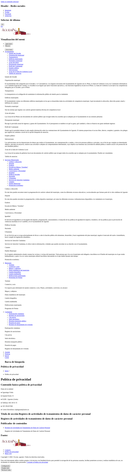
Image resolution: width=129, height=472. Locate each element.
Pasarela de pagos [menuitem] (14, 323)
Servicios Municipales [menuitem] (12, 160)
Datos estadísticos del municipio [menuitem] (19, 270)
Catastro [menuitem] (11, 182)
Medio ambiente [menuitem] (14, 169)
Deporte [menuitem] (11, 163)
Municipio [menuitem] (8, 263)
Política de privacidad (12, 452)
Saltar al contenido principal (10, 2)
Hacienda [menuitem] (12, 176)
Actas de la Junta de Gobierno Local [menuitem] (20, 71)
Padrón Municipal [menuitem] (14, 183)
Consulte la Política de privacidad (37, 462)
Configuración (6, 466)
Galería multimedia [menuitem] (15, 274)
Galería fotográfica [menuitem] (15, 272)
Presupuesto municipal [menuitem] (16, 64)
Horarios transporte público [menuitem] (17, 321)
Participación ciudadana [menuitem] (16, 314)
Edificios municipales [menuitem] (15, 59)
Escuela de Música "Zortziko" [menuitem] (18, 167)
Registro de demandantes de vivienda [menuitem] (21, 324)
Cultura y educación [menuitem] (15, 162)
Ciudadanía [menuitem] (8, 312)
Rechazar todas (6, 470)
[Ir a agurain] (16, 35)
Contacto (8, 450)
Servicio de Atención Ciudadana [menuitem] (19, 180)
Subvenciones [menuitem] (13, 70)
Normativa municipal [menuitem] (15, 61)
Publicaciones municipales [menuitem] (17, 276)
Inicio (6, 371)
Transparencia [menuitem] (13, 57)
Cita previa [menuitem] (12, 317)
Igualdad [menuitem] (11, 173)
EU (2, 26)
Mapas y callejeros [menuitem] (15, 268)
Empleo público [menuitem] (14, 68)
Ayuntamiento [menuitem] (9, 51)
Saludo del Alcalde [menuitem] (15, 53)
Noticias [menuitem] (7, 354)
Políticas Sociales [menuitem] (14, 174)
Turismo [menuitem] (11, 265)
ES (2, 24)
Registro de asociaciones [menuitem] (16, 315)
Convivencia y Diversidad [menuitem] (17, 171)
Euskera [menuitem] (11, 165)
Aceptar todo (5, 468)
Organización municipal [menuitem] (16, 55)
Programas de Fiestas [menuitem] (15, 277)
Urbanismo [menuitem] (12, 178)
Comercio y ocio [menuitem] (14, 266)
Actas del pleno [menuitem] (14, 62)
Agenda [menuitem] (7, 352)
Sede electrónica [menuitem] (14, 319)
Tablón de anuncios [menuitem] (15, 73)
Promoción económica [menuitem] (16, 185)
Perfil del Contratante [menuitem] (15, 66)
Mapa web (8, 453)
